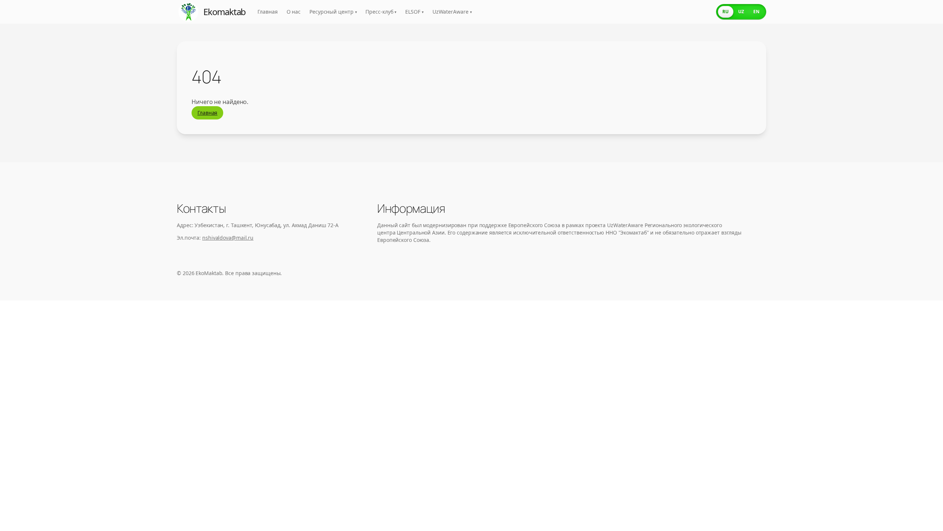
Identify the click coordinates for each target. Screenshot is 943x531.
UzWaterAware (452, 11)
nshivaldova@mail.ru (227, 237)
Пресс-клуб (380, 11)
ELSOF (414, 11)
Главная (267, 11)
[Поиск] (703, 11)
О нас (294, 11)
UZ (741, 11)
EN (756, 11)
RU (725, 11)
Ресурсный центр (333, 11)
